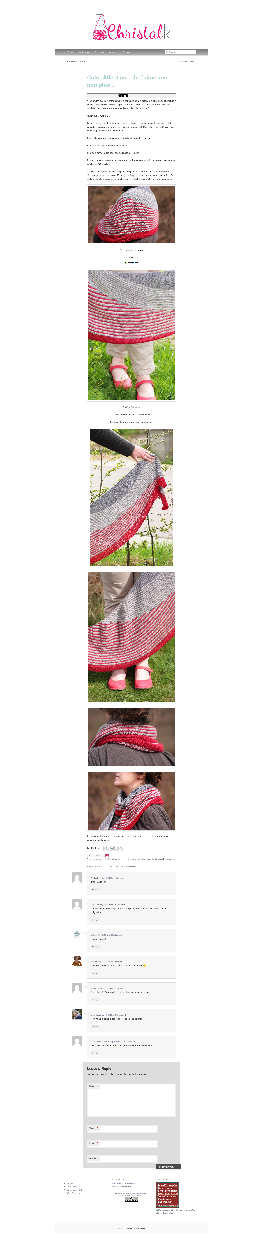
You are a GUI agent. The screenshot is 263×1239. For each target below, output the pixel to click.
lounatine (95, 1015)
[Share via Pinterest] (113, 850)
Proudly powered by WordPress (131, 1228)
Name (93, 1127)
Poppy (93, 988)
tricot (143, 859)
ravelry (131, 859)
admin (151, 859)
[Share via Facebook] (106, 850)
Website (92, 1157)
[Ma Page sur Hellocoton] (123, 1183)
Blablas (71, 52)
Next (193, 61)
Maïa (93, 935)
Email (93, 1143)
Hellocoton (128, 1186)
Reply (95, 889)
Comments (74, 1189)
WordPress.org (74, 1193)
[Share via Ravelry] (120, 850)
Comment (93, 1086)
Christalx (120, 1186)
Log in (70, 1183)
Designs (126, 52)
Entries (72, 1186)
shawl (137, 859)
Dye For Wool (133, 407)
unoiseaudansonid (99, 1041)
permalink (170, 859)
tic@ (93, 961)
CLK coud (113, 52)
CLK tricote (99, 52)
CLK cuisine (84, 52)
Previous (182, 61)
